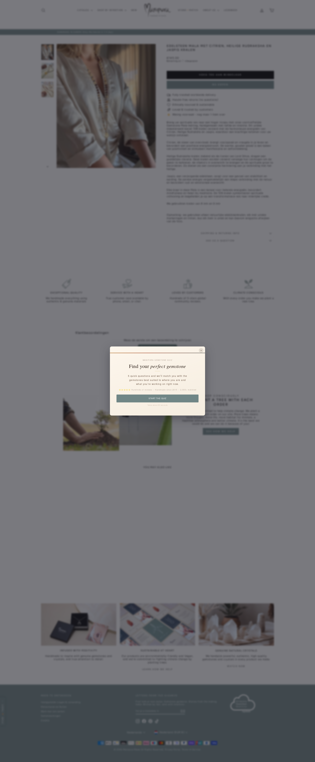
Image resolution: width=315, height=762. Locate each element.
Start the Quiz (157, 398)
